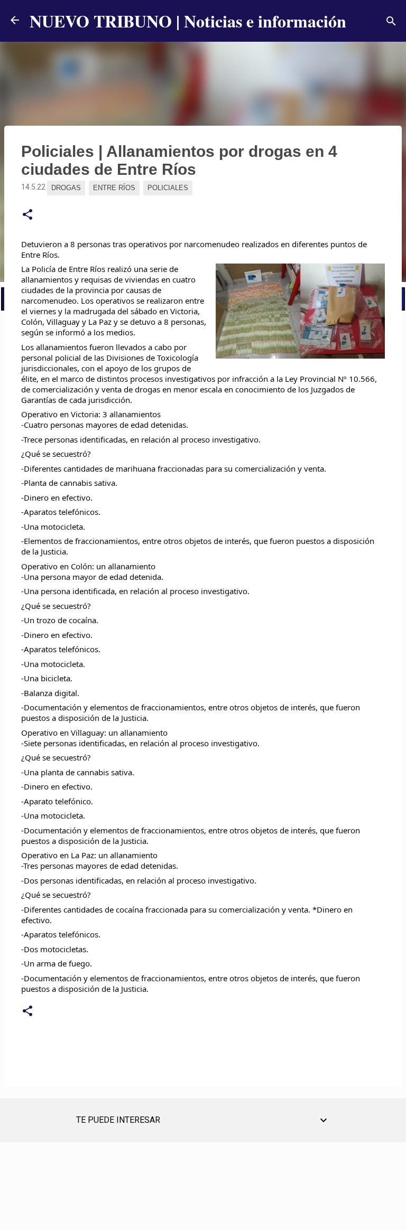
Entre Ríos (114, 188)
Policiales (167, 188)
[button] (27, 215)
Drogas (66, 188)
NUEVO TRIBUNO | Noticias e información (188, 20)
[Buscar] (391, 21)
